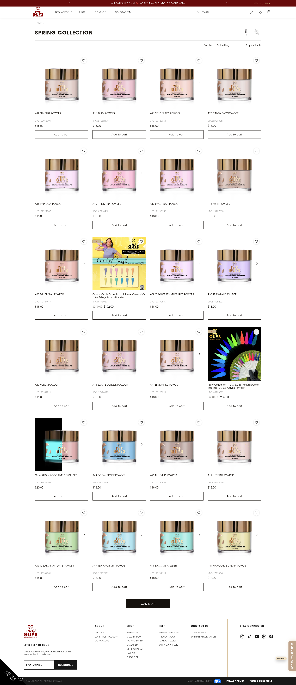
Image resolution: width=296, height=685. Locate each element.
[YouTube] (256, 636)
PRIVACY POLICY (235, 681)
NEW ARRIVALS (63, 12)
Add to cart (62, 134)
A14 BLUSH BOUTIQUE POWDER (110, 384)
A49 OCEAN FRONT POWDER (109, 475)
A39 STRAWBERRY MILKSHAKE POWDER (172, 294)
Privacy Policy (167, 636)
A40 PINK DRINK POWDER (106, 203)
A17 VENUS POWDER (47, 384)
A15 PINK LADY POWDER (49, 203)
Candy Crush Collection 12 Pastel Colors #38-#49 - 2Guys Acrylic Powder (118, 296)
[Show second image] (256, 32)
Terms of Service (167, 640)
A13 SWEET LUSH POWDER (165, 203)
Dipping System (135, 649)
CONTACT (101, 12)
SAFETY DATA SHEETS (168, 645)
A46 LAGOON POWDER (163, 565)
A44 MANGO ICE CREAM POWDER (227, 565)
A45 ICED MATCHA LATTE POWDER (54, 565)
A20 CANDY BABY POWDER (223, 113)
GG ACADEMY (102, 640)
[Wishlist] (260, 12)
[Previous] (69, 3)
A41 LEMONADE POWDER (164, 384)
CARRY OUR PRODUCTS (106, 636)
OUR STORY (100, 632)
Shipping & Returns (169, 632)
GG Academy (123, 12)
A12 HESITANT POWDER (221, 475)
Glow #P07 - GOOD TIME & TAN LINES (56, 475)
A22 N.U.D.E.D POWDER (163, 475)
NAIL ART (131, 653)
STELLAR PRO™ (134, 636)
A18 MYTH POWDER (219, 203)
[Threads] (264, 636)
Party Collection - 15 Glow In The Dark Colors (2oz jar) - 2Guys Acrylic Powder (233, 386)
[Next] (226, 3)
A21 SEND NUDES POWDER (165, 113)
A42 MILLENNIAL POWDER (49, 294)
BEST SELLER (132, 632)
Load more (148, 603)
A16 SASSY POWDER (103, 113)
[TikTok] (249, 636)
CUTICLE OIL (133, 657)
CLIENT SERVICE (198, 632)
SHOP (83, 12)
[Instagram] (242, 636)
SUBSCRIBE (65, 665)
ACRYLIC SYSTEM (135, 640)
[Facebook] (271, 636)
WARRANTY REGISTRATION (203, 636)
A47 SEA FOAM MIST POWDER (109, 565)
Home (38, 23)
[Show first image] (246, 32)
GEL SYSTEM (132, 645)
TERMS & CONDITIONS (261, 681)
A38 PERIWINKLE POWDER (222, 294)
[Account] (252, 12)
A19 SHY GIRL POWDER (48, 113)
